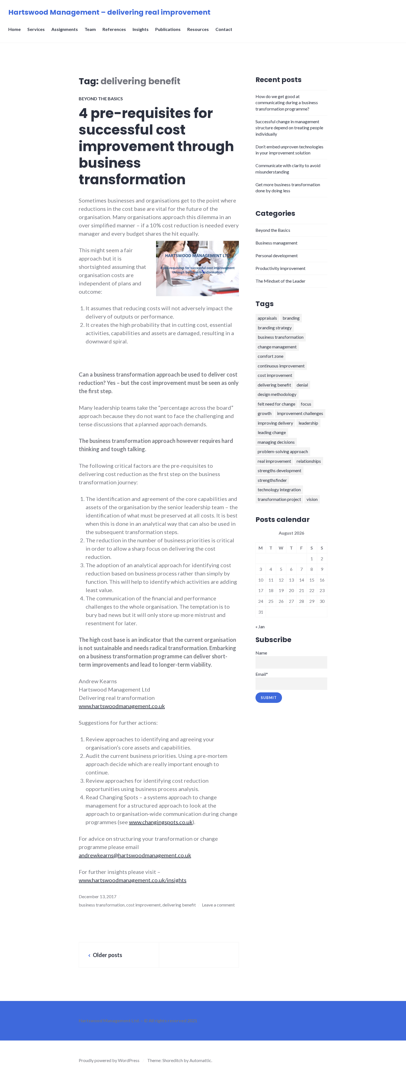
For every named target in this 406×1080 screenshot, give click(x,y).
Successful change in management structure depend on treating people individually (289, 127)
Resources (198, 29)
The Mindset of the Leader (280, 280)
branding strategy (275, 327)
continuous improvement (281, 365)
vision (312, 499)
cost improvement (143, 904)
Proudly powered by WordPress (109, 1060)
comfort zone (270, 356)
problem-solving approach (283, 451)
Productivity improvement (280, 268)
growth (264, 413)
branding (291, 317)
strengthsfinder (272, 480)
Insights (141, 29)
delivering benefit (179, 904)
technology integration (279, 489)
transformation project (279, 499)
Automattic (200, 1060)
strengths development (279, 470)
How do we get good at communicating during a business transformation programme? (286, 102)
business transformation (102, 904)
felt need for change (276, 403)
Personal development (276, 255)
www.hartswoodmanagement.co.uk (122, 706)
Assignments (64, 29)
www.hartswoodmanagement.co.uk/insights (132, 880)
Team (90, 29)
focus (306, 403)
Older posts (107, 955)
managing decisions (276, 442)
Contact (223, 29)
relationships (309, 461)
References (114, 29)
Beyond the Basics (101, 98)
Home (14, 29)
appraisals (267, 317)
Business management (276, 242)
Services (36, 29)
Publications (168, 29)
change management (277, 346)
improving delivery (275, 422)
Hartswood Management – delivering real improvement (109, 12)
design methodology (277, 394)
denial (302, 384)
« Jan (260, 626)
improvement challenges (300, 413)
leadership (308, 422)
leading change (272, 432)
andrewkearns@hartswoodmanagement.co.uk (135, 855)
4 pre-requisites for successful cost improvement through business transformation (156, 146)
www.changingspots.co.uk (161, 822)
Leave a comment (218, 904)
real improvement (274, 461)
